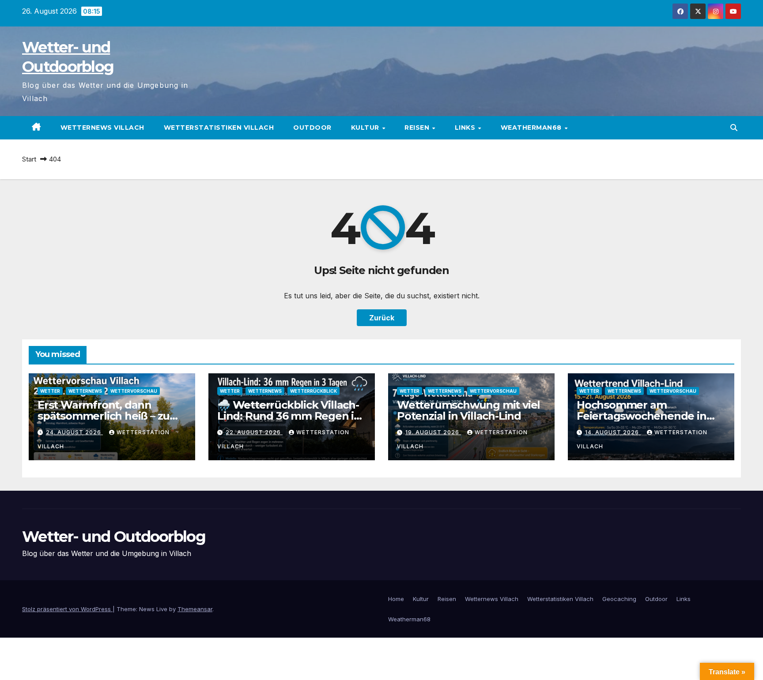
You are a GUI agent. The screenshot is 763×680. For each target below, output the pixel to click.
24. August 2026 (74, 432)
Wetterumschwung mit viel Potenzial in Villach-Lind (468, 410)
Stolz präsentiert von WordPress (67, 608)
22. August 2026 (254, 432)
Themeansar (195, 608)
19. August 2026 (433, 432)
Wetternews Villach (102, 127)
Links (466, 127)
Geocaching (619, 598)
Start (29, 159)
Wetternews (85, 391)
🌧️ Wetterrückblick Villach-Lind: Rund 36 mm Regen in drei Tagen (289, 415)
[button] (733, 127)
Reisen (417, 127)
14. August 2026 (613, 432)
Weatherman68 (532, 127)
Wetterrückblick (313, 391)
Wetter (50, 391)
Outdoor (312, 127)
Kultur (366, 127)
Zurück (381, 317)
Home (396, 598)
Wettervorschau (133, 391)
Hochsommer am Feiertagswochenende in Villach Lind (641, 415)
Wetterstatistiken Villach (219, 127)
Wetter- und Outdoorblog (113, 536)
